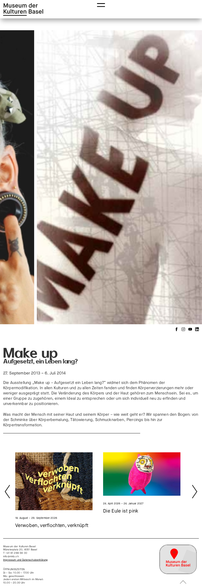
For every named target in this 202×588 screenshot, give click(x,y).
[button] (101, 4)
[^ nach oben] (183, 582)
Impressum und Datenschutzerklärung (25, 559)
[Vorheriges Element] (13, 176)
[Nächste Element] (189, 176)
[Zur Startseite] (23, 9)
